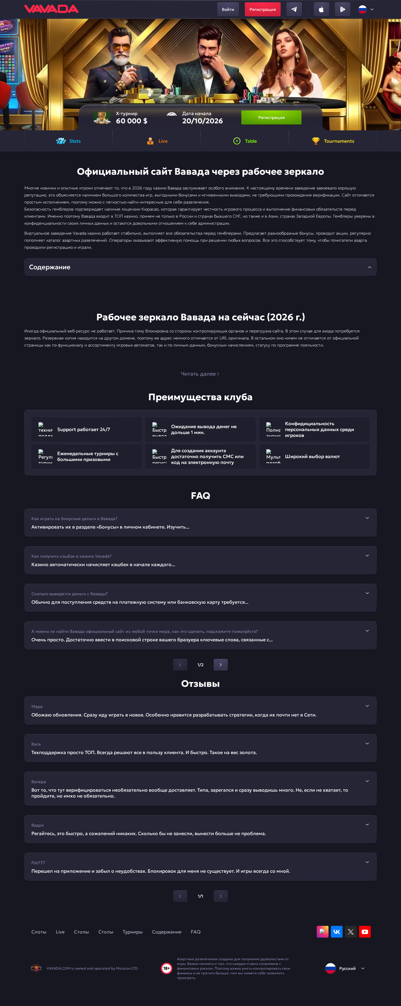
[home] (51, 9)
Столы (81, 932)
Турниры (133, 932)
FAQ (196, 932)
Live (60, 932)
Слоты (38, 932)
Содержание (166, 932)
